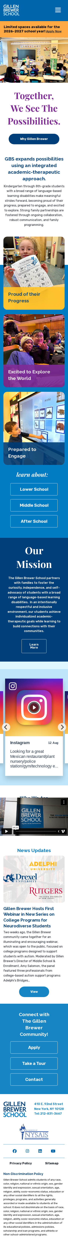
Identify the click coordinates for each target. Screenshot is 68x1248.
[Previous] (6, 727)
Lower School (34, 489)
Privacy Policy (21, 1163)
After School (34, 521)
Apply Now (54, 31)
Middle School (34, 505)
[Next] (62, 727)
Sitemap (51, 1163)
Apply (34, 1047)
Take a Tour (34, 1063)
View (34, 992)
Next (60, 883)
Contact (34, 1079)
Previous (8, 879)
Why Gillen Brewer (34, 139)
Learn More (34, 646)
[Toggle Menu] (58, 10)
